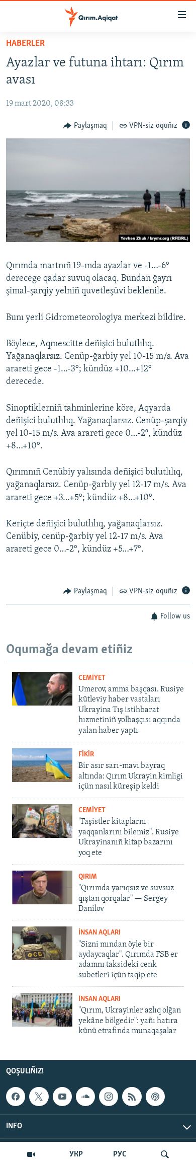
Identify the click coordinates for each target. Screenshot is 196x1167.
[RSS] (131, 1096)
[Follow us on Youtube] (62, 1096)
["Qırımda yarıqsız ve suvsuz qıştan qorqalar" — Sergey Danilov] (42, 887)
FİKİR (86, 754)
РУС (120, 1154)
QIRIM (87, 877)
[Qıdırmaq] (165, 1154)
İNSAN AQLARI (99, 933)
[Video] (31, 1154)
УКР (76, 1154)
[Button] (85, 125)
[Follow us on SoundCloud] (85, 1096)
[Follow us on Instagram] (108, 1096)
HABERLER (25, 43)
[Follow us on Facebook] (15, 1096)
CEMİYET (92, 678)
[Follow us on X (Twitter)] (38, 1096)
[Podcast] (155, 1096)
